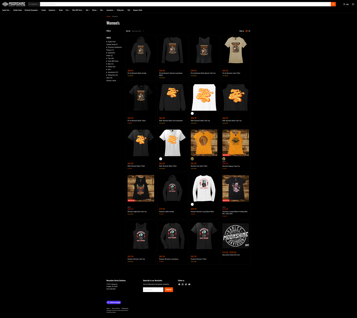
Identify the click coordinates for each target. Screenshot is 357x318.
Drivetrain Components (31, 10)
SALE (129, 10)
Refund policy (125, 308)
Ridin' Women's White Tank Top (200, 121)
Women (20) (111, 67)
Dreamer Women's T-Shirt (198, 259)
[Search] (333, 4)
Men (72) (110, 64)
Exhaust (43, 10)
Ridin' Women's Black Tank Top (231, 121)
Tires (67, 10)
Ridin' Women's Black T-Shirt (136, 166)
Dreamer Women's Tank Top (136, 259)
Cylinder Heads (17, 10)
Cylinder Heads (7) (112, 44)
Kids (101, 10)
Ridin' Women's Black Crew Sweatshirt (171, 121)
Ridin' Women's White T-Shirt (168, 166)
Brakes (61, 10)
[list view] (249, 31)
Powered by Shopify (111, 312)
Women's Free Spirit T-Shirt (199, 166)
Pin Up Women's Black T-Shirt (137, 121)
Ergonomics (52, 10)
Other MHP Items (77, 10)
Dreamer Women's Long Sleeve (168, 259)
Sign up (169, 290)
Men (87, 10)
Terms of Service (116, 308)
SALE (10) (109, 78)
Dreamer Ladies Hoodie (166, 211)
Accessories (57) (113, 72)
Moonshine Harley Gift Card (231, 255)
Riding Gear (120, 10)
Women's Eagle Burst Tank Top (137, 211)
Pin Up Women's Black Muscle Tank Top (203, 73)
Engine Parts (6, 10)
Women (94, 10)
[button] (346, 4)
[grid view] (246, 31)
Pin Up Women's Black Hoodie (137, 73)
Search (108, 308)
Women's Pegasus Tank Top (231, 166)
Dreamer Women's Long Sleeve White (202, 211)
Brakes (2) (109, 55)
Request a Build (137, 10)
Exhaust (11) (110, 50)
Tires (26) (111, 58)
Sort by (128, 31)
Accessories (110, 10)
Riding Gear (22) (113, 75)
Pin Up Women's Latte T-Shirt (231, 73)
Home (108, 16)
